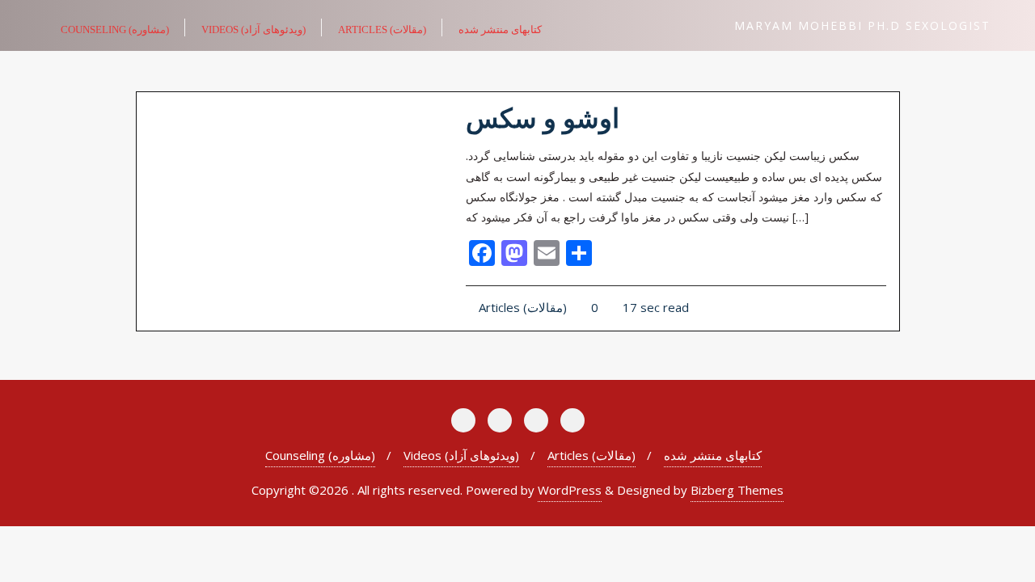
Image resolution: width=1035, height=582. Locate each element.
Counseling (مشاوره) (320, 455)
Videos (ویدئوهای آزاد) (461, 455)
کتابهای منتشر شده (713, 455)
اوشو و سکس (542, 118)
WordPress (570, 490)
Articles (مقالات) (521, 307)
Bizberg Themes (737, 490)
